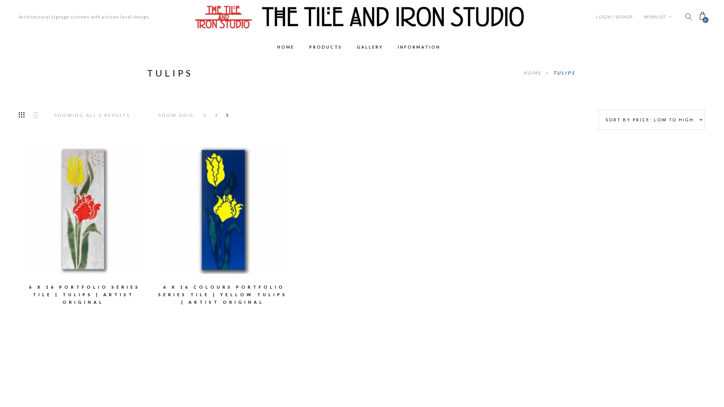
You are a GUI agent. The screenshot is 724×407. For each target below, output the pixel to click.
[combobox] (651, 120)
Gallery (370, 46)
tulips (564, 73)
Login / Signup (614, 16)
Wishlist (655, 16)
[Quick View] (115, 204)
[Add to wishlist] (51, 204)
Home (286, 46)
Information (419, 46)
